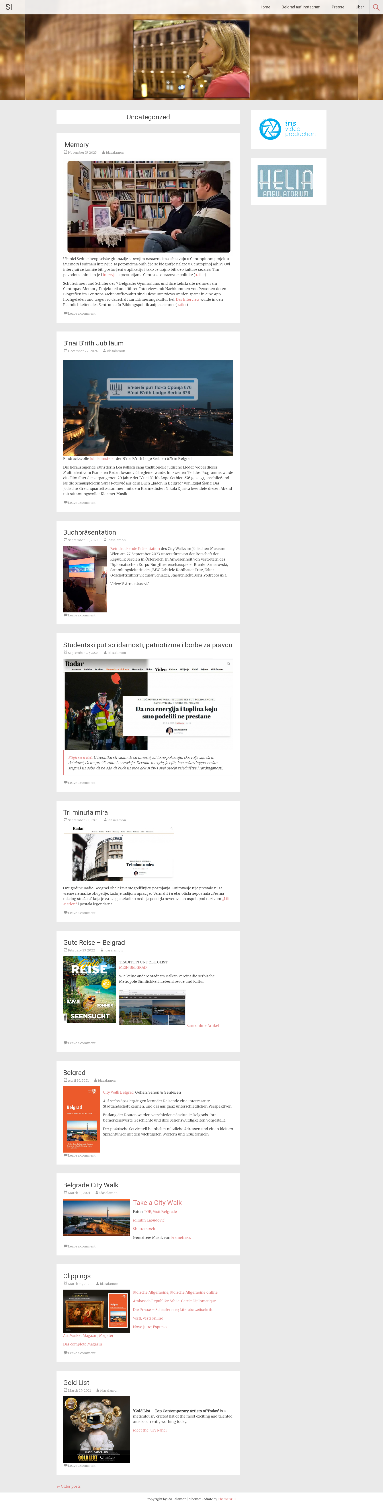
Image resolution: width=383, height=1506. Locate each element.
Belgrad (74, 1073)
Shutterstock (144, 1229)
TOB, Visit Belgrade (160, 1211)
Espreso (160, 1327)
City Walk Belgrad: (118, 1092)
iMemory (76, 145)
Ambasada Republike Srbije (156, 1301)
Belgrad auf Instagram (301, 7)
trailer (200, 275)
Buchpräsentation (89, 532)
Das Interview (187, 299)
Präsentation (149, 548)
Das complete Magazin (82, 1344)
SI (9, 7)
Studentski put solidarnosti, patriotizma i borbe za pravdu (148, 645)
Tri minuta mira (85, 812)
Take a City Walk (157, 1202)
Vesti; (137, 1318)
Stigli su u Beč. (80, 757)
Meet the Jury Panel (150, 1430)
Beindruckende (124, 548)
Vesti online (153, 1318)
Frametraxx (181, 1237)
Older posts (69, 1486)
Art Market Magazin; (81, 1335)
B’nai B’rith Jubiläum (93, 343)
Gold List (76, 1382)
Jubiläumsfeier (102, 458)
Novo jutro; (142, 1327)
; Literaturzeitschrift (195, 1309)
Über (360, 7)
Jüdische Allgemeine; (151, 1292)
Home (265, 7)
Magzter (106, 1335)
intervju (110, 275)
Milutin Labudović (148, 1220)
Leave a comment (82, 314)
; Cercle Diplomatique (198, 1301)
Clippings (77, 1276)
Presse (338, 7)
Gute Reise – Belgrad (94, 942)
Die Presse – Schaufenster (155, 1309)
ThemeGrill (227, 1499)
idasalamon (115, 153)
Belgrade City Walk (90, 1185)
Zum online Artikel (202, 1025)
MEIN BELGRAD (133, 967)
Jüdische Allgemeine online (194, 1292)
